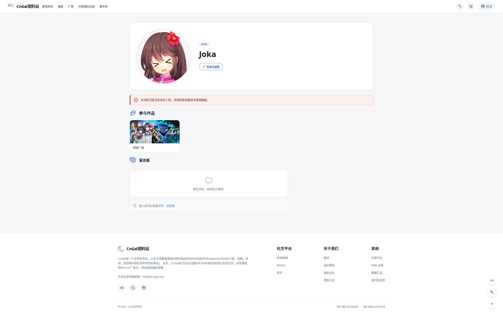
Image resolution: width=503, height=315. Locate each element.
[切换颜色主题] (471, 6)
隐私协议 (329, 273)
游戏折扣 (47, 6)
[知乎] (144, 288)
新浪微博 (282, 258)
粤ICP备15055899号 (348, 307)
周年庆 (103, 6)
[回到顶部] (492, 304)
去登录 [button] (170, 206)
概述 (326, 258)
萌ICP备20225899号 (374, 307)
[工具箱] (492, 292)
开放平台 (376, 258)
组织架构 (329, 265)
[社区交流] (492, 280)
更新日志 (329, 280)
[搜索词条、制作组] (460, 6)
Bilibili (281, 265)
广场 (70, 6)
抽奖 (60, 6)
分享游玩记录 (86, 6)
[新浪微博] (122, 288)
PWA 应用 (377, 265)
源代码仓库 (378, 280)
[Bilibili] (133, 288)
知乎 (279, 273)
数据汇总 (376, 273)
